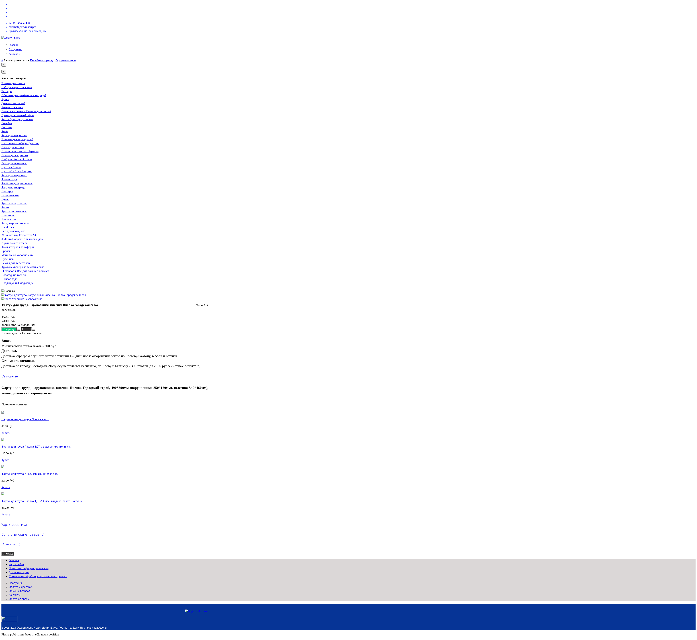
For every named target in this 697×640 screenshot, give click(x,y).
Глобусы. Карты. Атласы (16, 160)
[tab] (104, 376)
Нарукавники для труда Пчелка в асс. (25, 420)
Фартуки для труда (13, 188)
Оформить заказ (66, 61)
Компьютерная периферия (17, 247)
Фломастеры (9, 180)
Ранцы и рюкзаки (12, 108)
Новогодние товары (13, 275)
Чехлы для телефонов (15, 263)
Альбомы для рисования (16, 184)
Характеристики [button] (14, 524)
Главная (14, 45)
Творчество (8, 220)
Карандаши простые (14, 136)
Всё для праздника (13, 231)
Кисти (5, 208)
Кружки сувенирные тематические (22, 267)
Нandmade (8, 227)
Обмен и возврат (19, 591)
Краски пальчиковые (14, 212)
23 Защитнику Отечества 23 (18, 235)
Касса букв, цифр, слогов (17, 120)
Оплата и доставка (20, 587)
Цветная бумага (11, 168)
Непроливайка (10, 196)
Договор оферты (19, 573)
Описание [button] (9, 376)
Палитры (7, 192)
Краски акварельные (14, 204)
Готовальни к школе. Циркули (19, 152)
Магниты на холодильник (17, 255)
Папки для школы (12, 148)
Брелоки (6, 251)
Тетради (6, 92)
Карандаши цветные (14, 176)
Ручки (5, 100)
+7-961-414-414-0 (19, 23)
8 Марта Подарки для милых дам (22, 239)
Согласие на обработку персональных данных (38, 577)
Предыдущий (9, 283)
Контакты (14, 54)
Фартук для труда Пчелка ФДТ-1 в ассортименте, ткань (36, 447)
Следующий (25, 283)
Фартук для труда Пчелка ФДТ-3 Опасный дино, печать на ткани (41, 501)
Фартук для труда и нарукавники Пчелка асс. (29, 474)
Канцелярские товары (15, 223)
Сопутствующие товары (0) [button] (22, 534)
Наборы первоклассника (16, 88)
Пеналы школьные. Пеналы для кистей (26, 112)
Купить (5, 433)
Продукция (15, 49)
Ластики (6, 128)
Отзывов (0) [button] (10, 544)
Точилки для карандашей (17, 140)
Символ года (9, 279)
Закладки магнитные (14, 164)
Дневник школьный (13, 104)
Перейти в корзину (41, 61)
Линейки (6, 124)
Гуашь (5, 200)
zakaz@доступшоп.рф (22, 27)
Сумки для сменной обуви (17, 116)
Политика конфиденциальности (28, 569)
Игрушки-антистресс (14, 243)
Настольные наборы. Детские (20, 144)
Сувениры (7, 259)
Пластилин (8, 216)
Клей (4, 132)
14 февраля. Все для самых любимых (25, 271)
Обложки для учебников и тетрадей (23, 96)
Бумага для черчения (14, 156)
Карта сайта (16, 565)
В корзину (9, 329)
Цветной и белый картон (16, 172)
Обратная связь (19, 599)
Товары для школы (13, 84)
